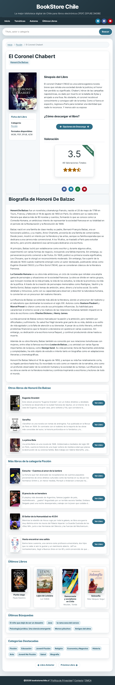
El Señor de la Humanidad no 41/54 (40, 516)
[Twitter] (97, 21)
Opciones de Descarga (74, 126)
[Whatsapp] (77, 189)
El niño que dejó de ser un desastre (26, 623)
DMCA (88, 680)
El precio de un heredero (34, 493)
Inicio (7, 21)
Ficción (19, 44)
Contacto (78, 680)
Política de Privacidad (62, 680)
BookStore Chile (57, 6)
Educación (26, 648)
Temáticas (19, 21)
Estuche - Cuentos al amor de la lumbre (42, 470)
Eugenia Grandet (30, 398)
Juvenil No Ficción (27, 654)
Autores (34, 21)
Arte (12, 654)
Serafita (26, 419)
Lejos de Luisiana (44, 595)
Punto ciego (19, 595)
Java (50, 623)
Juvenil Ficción (43, 648)
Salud (43, 654)
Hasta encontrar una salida (36, 539)
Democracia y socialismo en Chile (70, 599)
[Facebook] (104, 21)
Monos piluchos (63, 628)
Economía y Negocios (77, 648)
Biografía (54, 654)
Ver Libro (99, 403)
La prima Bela (29, 440)
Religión (59, 648)
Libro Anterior (47, 665)
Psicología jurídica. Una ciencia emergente (30, 628)
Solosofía (95, 596)
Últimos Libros (49, 21)
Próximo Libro (68, 665)
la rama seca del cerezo (68, 623)
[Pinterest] (110, 21)
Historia (96, 648)
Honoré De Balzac (19, 62)
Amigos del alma (83, 628)
